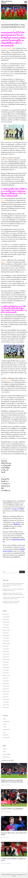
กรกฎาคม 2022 (6, 654)
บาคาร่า (4, 732)
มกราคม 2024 (6, 624)
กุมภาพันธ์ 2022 (6, 667)
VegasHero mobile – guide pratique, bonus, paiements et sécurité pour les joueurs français (13, 594)
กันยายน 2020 (6, 707)
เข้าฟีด (4, 751)
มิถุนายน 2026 (6, 619)
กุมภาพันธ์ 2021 (6, 699)
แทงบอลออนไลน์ (6, 737)
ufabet (4, 718)
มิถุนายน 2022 (6, 656)
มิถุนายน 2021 (6, 688)
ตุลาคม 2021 (5, 678)
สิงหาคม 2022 (6, 651)
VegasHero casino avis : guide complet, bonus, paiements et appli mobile (13, 589)
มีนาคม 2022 (5, 664)
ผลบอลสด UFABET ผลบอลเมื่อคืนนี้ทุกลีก (12, 808)
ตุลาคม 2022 (5, 646)
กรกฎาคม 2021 (6, 686)
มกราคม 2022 (6, 670)
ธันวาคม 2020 (6, 704)
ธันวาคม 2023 (6, 627)
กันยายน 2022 (6, 648)
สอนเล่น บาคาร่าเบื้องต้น (18, 509)
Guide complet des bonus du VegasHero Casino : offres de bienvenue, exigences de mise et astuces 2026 (13, 585)
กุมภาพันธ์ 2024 (6, 622)
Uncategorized (6, 721)
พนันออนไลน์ (5, 734)
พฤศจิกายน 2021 (6, 675)
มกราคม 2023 (6, 638)
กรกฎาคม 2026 (6, 616)
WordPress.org (6, 757)
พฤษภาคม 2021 (6, 691)
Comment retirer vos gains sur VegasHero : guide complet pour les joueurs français (14, 598)
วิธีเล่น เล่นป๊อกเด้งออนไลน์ (6, 2)
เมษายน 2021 (6, 694)
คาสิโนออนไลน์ (6, 729)
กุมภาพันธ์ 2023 (6, 635)
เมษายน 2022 (6, 662)
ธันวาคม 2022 (6, 640)
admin (14, 29)
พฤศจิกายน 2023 (6, 630)
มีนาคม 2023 (5, 632)
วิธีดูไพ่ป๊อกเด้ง (16, 524)
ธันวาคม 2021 (6, 672)
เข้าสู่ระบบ (5, 749)
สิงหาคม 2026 (6, 614)
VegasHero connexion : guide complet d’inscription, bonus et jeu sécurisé (11, 602)
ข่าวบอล (4, 726)
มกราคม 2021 (6, 702)
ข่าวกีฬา (4, 724)
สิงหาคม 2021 (6, 683)
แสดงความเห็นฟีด (6, 754)
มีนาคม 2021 (5, 696)
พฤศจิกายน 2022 (6, 643)
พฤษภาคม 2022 (6, 659)
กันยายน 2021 (6, 680)
